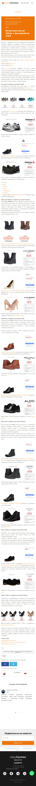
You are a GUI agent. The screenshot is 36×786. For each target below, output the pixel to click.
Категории (18, 12)
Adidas (5, 182)
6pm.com (11, 65)
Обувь (7, 27)
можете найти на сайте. (7, 625)
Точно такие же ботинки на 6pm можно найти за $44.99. (17, 243)
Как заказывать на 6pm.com (8, 640)
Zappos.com (12, 63)
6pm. (2, 592)
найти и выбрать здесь (18, 315)
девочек (32, 60)
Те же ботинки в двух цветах (8, 352)
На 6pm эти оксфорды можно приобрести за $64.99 (14, 395)
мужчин (27, 60)
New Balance (6, 190)
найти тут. (8, 526)
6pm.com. (30, 88)
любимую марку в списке (17, 194)
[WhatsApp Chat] (31, 773)
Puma (4, 188)
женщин (22, 60)
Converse (5, 192)
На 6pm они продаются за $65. (10, 503)
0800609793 (18, 760)
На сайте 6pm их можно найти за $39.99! (13, 290)
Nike (4, 184)
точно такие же (13, 111)
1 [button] (15, 712)
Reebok (5, 186)
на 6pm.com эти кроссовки (9, 156)
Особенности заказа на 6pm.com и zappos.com (13, 642)
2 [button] (17, 712)
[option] (7, 674)
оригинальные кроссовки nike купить (12, 748)
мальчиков (4, 61)
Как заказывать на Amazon (8, 644)
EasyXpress (21, 780)
